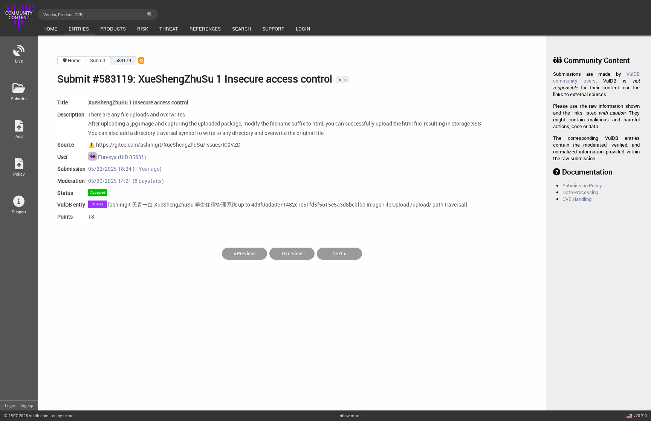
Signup (26, 405)
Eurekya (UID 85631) (121, 157)
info (342, 79)
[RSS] (141, 60)
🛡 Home (72, 60)
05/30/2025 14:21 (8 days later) (126, 180)
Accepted (97, 192)
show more (350, 415)
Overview (292, 253)
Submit (97, 60)
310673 (97, 204)
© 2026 (26, 415)
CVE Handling (576, 199)
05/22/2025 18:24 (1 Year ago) (125, 168)
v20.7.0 (640, 415)
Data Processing (580, 192)
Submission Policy (582, 185)
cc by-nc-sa (62, 415)
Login (10, 405)
